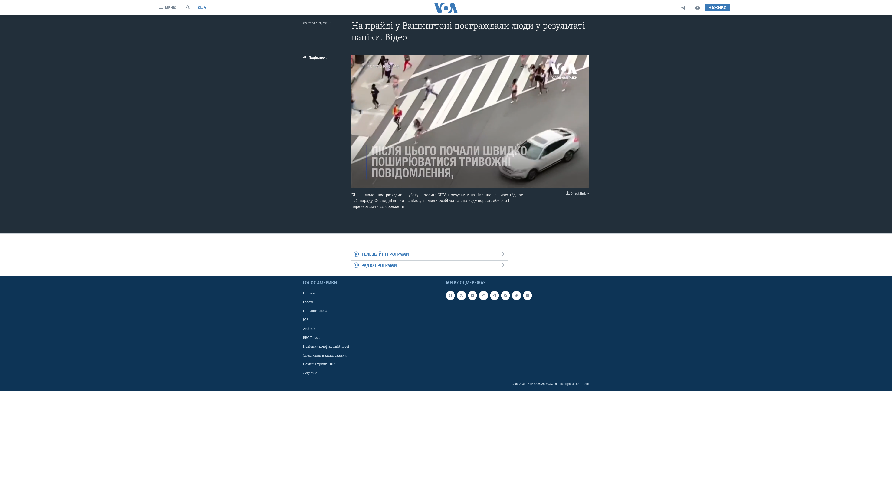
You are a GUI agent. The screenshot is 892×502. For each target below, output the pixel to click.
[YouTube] (697, 8)
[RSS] (505, 295)
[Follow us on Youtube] (472, 295)
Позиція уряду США (319, 364)
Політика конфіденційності (326, 347)
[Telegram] (683, 8)
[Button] (315, 59)
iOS (306, 320)
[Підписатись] (527, 295)
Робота (308, 302)
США (202, 8)
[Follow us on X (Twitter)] (461, 295)
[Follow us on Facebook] (450, 295)
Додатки (310, 373)
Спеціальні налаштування (325, 355)
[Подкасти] (516, 295)
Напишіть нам (315, 311)
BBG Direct (311, 338)
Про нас (309, 293)
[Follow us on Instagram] (483, 295)
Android (309, 329)
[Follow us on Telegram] (494, 295)
